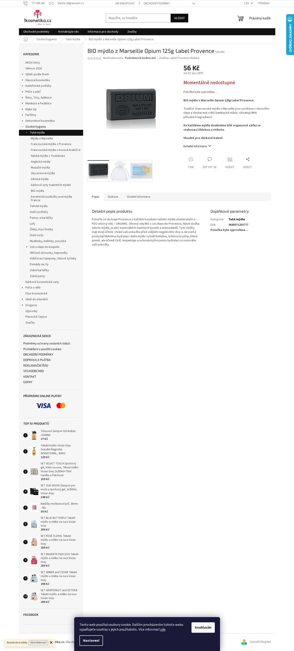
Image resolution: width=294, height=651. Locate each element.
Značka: (179, 58)
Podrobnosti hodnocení (140, 58)
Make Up (31, 109)
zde (162, 629)
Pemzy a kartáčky (41, 218)
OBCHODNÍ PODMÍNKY (38, 354)
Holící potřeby (39, 212)
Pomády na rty (39, 264)
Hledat (179, 18)
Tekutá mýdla (38, 206)
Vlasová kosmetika (37, 80)
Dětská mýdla (40, 179)
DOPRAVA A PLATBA (37, 359)
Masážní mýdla (40, 167)
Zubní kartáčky (39, 270)
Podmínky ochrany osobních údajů (46, 343)
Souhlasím (203, 627)
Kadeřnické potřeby (38, 86)
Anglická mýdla (40, 162)
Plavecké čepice (36, 317)
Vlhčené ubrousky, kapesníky (49, 253)
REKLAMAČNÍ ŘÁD (35, 365)
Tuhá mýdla (37, 132)
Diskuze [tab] (113, 197)
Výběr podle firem (37, 74)
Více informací (38, 642)
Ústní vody (37, 235)
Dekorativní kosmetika (40, 121)
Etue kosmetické (36, 293)
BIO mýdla (37, 191)
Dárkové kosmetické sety (42, 282)
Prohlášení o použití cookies (42, 349)
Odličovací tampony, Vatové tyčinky (53, 258)
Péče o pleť (33, 92)
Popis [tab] (95, 197)
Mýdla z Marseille (42, 138)
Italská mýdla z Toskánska (48, 156)
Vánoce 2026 (33, 68)
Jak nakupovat (125, 3)
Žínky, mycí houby (41, 229)
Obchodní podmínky (156, 3)
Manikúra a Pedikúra (38, 103)
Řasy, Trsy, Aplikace (38, 97)
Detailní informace (195, 146)
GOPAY (27, 382)
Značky (30, 322)
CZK (247, 3)
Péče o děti (32, 287)
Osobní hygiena (35, 127)
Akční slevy (32, 62)
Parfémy (30, 115)
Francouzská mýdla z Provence (51, 144)
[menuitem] (36, 31)
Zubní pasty (37, 276)
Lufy (32, 224)
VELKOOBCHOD (33, 370)
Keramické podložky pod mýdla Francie (51, 199)
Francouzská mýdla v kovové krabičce (56, 150)
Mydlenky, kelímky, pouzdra (48, 241)
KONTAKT (29, 376)
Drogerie (31, 305)
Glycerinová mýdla (43, 173)
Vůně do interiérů (36, 299)
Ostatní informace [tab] (138, 197)
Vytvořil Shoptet (260, 642)
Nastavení (91, 640)
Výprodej (31, 311)
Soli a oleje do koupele (44, 247)
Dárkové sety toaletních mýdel (51, 185)
